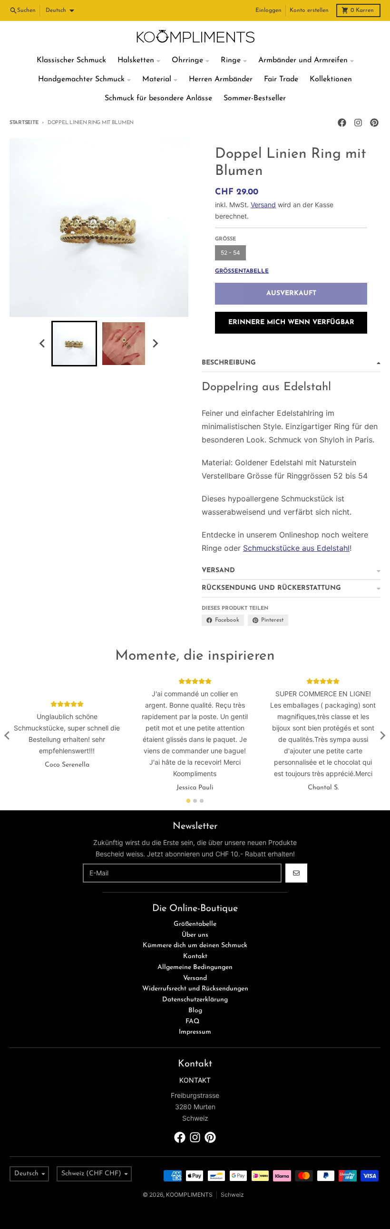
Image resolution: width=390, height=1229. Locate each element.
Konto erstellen (309, 10)
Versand (263, 205)
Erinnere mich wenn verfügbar (291, 322)
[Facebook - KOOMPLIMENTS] (342, 122)
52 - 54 (230, 252)
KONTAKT (195, 1080)
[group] (74, 343)
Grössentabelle (242, 271)
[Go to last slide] (42, 343)
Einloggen (268, 10)
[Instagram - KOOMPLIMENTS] (358, 122)
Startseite (24, 122)
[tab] (188, 800)
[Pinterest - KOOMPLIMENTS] (374, 122)
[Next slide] (155, 343)
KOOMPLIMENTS (189, 1194)
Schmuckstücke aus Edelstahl (296, 548)
